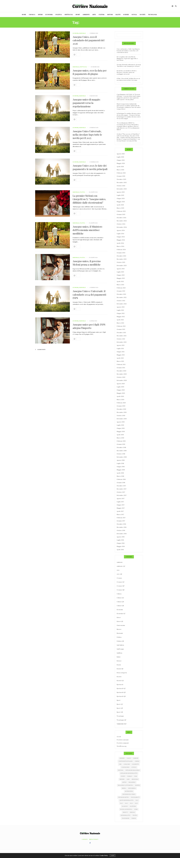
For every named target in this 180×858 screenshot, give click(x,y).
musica (124, 788)
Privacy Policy (93, 839)
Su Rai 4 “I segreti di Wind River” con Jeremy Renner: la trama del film (128, 140)
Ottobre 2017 (121, 492)
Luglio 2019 (120, 425)
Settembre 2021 (121, 342)
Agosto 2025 (121, 192)
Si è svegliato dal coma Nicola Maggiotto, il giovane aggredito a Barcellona (127, 58)
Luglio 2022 (120, 310)
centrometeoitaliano (126, 761)
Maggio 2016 (121, 546)
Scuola (134, 14)
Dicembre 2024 (121, 217)
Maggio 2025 (121, 202)
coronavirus (125, 767)
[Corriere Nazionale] (90, 6)
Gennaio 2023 (121, 291)
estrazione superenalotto (128, 773)
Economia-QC (121, 613)
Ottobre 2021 (121, 339)
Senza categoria (122, 673)
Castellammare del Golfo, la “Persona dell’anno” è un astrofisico (128, 95)
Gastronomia (121, 625)
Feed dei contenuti (122, 740)
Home (24, 14)
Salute (118, 14)
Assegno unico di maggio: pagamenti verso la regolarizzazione (86, 103)
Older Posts (41, 349)
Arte (94, 14)
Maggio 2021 (121, 355)
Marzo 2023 (120, 284)
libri (128, 779)
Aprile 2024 (120, 243)
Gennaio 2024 (121, 253)
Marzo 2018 (120, 476)
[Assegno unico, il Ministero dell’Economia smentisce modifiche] (52, 235)
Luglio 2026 (120, 157)
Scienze (126, 14)
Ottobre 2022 (121, 300)
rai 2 (121, 803)
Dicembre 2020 (121, 371)
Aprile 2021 (120, 358)
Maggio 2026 (121, 163)
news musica (132, 788)
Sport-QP (120, 708)
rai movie (125, 806)
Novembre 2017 (121, 489)
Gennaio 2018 (121, 482)
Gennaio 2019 (121, 444)
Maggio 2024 (121, 240)
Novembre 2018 (121, 450)
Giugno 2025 (121, 198)
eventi (123, 776)
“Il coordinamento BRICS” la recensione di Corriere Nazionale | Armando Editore (127, 124)
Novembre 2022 (121, 297)
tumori (133, 818)
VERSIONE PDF (121, 724)
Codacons (127, 764)
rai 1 (137, 800)
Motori (110, 14)
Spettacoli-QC (121, 688)
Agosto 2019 (120, 422)
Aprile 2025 (120, 205)
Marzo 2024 (120, 246)
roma (136, 809)
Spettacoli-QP (121, 692)
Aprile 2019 (120, 435)
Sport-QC (120, 704)
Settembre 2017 (121, 495)
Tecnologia (152, 14)
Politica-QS (120, 641)
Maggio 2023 (121, 278)
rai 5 (136, 803)
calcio (129, 758)
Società (142, 14)
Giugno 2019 (120, 428)
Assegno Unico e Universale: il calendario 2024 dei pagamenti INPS (89, 294)
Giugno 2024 (121, 237)
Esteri (40, 14)
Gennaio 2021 (121, 367)
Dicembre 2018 (121, 447)
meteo (124, 782)
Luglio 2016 (120, 540)
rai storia (133, 806)
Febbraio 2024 (121, 249)
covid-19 (133, 767)
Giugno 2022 (120, 313)
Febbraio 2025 (121, 211)
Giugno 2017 (120, 505)
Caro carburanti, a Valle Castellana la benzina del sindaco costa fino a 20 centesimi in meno (128, 50)
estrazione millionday (133, 770)
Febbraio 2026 (121, 173)
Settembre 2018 (122, 457)
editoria (120, 770)
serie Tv (125, 812)
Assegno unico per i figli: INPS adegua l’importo (89, 326)
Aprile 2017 (120, 511)
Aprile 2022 (120, 320)
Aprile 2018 (120, 473)
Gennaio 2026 (121, 176)
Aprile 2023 (120, 281)
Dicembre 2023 (121, 256)
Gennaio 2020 (121, 406)
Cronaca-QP (120, 586)
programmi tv (135, 797)
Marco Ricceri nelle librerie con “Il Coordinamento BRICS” (128, 127)
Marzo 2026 (120, 170)
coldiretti (135, 764)
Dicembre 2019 (121, 409)
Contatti (84, 839)
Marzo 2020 (120, 399)
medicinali (135, 779)
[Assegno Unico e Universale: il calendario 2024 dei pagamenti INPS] (52, 299)
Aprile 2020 (120, 396)
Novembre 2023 (121, 259)
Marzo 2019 (120, 438)
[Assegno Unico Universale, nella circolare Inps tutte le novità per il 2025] (52, 140)
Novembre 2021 (121, 336)
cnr (120, 764)
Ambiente (86, 14)
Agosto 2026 (121, 154)
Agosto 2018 (120, 460)
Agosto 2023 (120, 269)
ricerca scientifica (126, 809)
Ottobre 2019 (121, 415)
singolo (132, 812)
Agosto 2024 (121, 230)
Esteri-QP (120, 621)
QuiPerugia (120, 649)
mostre (137, 785)
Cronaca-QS (120, 590)
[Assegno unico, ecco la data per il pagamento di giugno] (52, 76)
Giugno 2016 (120, 543)
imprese (122, 779)
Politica (59, 14)
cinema (137, 761)
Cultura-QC (120, 598)
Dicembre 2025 (121, 179)
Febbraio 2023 (121, 288)
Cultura (101, 14)
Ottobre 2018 (121, 454)
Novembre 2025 (122, 182)
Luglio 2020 (120, 387)
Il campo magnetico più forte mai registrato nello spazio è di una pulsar (128, 97)
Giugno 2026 (121, 160)
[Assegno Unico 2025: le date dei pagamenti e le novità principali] (52, 172)
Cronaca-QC (120, 582)
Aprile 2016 (120, 549)
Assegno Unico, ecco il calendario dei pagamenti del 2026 (88, 40)
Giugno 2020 (121, 390)
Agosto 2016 (120, 537)
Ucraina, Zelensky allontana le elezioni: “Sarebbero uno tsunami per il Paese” (129, 65)
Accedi (119, 736)
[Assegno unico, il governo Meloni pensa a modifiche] (52, 267)
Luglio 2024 (120, 233)
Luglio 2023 (120, 272)
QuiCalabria (120, 645)
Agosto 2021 (120, 345)
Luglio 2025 (120, 195)
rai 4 (131, 803)
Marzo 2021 (120, 361)
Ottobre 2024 (121, 224)
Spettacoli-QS (121, 696)
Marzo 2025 (120, 208)
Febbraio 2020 (121, 403)
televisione (125, 818)
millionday (132, 782)
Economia (49, 14)
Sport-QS (120, 712)
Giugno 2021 (120, 352)
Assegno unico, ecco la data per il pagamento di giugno (89, 72)
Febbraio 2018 (121, 479)
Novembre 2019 (121, 412)
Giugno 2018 (120, 466)
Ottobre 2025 (121, 186)
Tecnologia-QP (121, 720)
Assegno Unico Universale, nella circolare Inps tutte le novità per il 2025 (87, 135)
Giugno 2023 (120, 275)
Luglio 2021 (120, 348)
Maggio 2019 (121, 431)
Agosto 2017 (120, 498)
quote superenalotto (126, 800)
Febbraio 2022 (121, 326)
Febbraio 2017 (121, 518)
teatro (135, 815)
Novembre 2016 (121, 527)
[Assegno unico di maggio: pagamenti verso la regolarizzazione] (52, 108)
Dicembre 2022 (121, 294)
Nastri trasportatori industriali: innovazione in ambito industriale (127, 104)
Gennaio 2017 (121, 521)
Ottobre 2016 (121, 530)
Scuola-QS (120, 669)
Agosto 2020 (121, 383)
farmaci (129, 776)
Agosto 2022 (120, 307)
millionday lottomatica (125, 785)
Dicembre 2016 (121, 524)
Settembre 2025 (122, 189)
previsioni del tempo (128, 794)
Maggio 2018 (121, 470)
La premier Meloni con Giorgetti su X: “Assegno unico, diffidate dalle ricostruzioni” (89, 199)
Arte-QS (119, 574)
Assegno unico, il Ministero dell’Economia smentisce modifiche (87, 230)
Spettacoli (69, 14)
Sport (78, 14)
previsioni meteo (123, 797)
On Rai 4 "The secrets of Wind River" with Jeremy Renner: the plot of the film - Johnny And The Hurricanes (128, 135)
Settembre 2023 (122, 265)
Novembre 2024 (122, 221)
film (135, 776)
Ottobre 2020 (121, 377)
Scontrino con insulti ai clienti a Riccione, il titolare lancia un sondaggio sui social (126, 72)
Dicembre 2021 (121, 332)
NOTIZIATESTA (129, 791)
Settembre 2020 (122, 380)
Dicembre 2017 (121, 486)
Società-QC (120, 680)
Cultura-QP (120, 602)
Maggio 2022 (121, 316)
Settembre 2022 (122, 304)
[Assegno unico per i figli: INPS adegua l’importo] (52, 330)
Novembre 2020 (122, 374)
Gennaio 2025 (121, 214)
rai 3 (126, 803)
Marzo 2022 (120, 323)
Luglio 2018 (120, 463)
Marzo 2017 (120, 514)
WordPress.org (121, 746)
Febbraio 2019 (121, 441)
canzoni (135, 758)
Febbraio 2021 (121, 364)
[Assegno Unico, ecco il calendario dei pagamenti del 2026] (52, 44)
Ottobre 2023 (121, 262)
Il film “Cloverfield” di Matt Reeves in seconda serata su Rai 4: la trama (128, 79)
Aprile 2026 (120, 166)
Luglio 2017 (120, 502)
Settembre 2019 (122, 419)
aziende (122, 758)
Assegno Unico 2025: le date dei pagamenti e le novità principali (90, 167)
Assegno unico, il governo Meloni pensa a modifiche (87, 262)
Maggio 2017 (121, 508)
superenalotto (125, 815)
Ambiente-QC (121, 566)
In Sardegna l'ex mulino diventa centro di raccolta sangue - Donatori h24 (129, 114)
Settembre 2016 (122, 533)
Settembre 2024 (122, 227)
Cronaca (32, 14)
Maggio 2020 (121, 393)
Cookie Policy (104, 855)
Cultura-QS (120, 605)
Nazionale (82, 33)
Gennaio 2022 (121, 329)
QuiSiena (119, 653)
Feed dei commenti (123, 743)
